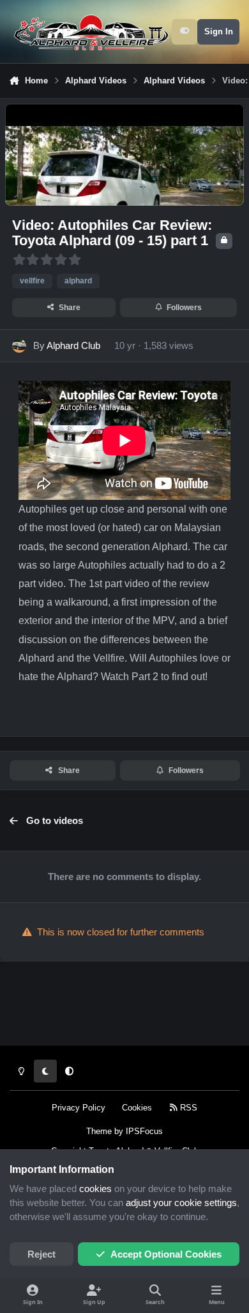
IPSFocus (144, 1131)
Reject (41, 1254)
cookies (95, 1189)
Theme (99, 1131)
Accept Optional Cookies (166, 1254)
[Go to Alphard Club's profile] (19, 346)
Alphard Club (73, 346)
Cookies (137, 1107)
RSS (187, 1107)
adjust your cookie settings (181, 1203)
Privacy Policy (78, 1107)
